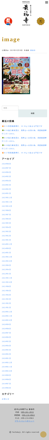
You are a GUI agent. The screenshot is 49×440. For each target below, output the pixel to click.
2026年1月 (6, 193)
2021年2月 (6, 303)
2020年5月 (6, 341)
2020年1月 (6, 358)
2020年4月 (6, 346)
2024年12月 (7, 244)
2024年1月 (6, 253)
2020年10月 (7, 320)
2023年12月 (7, 257)
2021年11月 (7, 278)
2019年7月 (6, 384)
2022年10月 (7, 261)
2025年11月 (7, 202)
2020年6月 (6, 337)
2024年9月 (6, 248)
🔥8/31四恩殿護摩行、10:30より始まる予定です (22, 126)
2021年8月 (6, 286)
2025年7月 (6, 215)
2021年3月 (6, 299)
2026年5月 (6, 176)
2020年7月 (6, 333)
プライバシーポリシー (24, 421)
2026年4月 (6, 181)
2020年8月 (6, 329)
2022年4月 (6, 269)
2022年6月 (6, 265)
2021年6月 (6, 291)
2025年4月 (6, 227)
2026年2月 (6, 189)
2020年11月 (7, 316)
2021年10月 (7, 282)
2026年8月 (6, 164)
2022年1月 (6, 274)
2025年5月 (6, 223)
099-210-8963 (28, 415)
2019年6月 (6, 388)
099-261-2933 (27, 412)
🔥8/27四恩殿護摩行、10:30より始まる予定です (22, 153)
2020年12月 (7, 312)
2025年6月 (6, 219)
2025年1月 (6, 240)
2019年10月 (7, 371)
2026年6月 (6, 172)
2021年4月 (6, 295)
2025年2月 (6, 236)
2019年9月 (6, 375)
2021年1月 (6, 307)
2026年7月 (6, 168)
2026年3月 (6, 185)
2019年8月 (6, 379)
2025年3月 (6, 231)
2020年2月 (6, 354)
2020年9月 (6, 324)
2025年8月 (6, 210)
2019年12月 (7, 362)
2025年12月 (7, 198)
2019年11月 (7, 367)
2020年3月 (6, 350)
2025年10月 (7, 206)
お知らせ (5, 399)
